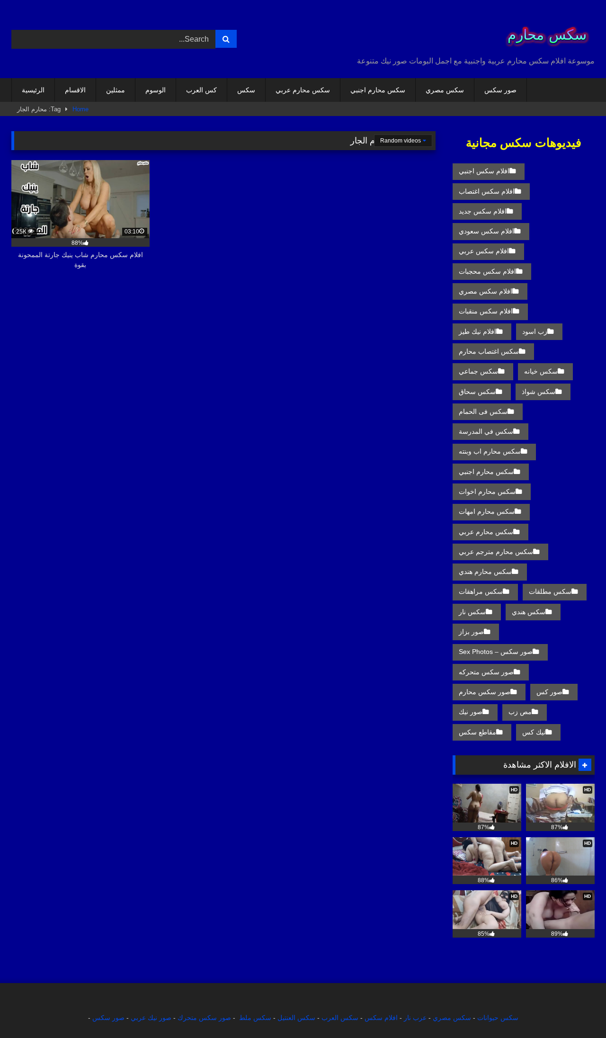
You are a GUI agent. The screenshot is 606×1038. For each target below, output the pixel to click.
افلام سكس (381, 1017)
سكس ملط (255, 1017)
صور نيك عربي (151, 1017)
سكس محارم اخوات (487, 491)
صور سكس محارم (484, 692)
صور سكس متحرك (204, 1017)
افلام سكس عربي (484, 251)
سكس (246, 90)
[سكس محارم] (544, 31)
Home (80, 109)
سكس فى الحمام (483, 411)
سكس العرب (339, 1017)
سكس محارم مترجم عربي (496, 551)
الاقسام (75, 90)
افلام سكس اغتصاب (487, 191)
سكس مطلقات (550, 591)
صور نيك (470, 712)
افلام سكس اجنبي (484, 171)
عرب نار (415, 1017)
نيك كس (533, 732)
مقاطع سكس (477, 732)
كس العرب (201, 90)
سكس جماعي (478, 371)
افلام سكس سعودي (486, 231)
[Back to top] (576, 1010)
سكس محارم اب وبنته (490, 451)
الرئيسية (33, 90)
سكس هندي (528, 612)
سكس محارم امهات (487, 511)
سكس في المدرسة (486, 431)
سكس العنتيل (296, 1017)
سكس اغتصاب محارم (489, 351)
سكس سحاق (477, 391)
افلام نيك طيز (477, 331)
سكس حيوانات (497, 1017)
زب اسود (534, 331)
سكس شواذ (538, 391)
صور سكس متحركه (486, 672)
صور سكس (500, 90)
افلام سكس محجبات (487, 271)
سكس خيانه (541, 371)
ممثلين (115, 90)
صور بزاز (471, 631)
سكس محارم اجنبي (377, 90)
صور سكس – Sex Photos (496, 651)
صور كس (549, 692)
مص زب (520, 712)
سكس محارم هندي (485, 571)
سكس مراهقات (481, 591)
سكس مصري (445, 90)
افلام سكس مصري (485, 291)
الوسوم (155, 90)
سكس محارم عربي (303, 90)
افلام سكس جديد (483, 211)
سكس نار (472, 612)
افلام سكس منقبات (486, 311)
